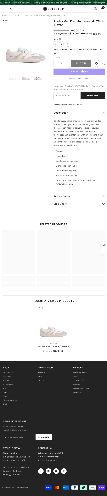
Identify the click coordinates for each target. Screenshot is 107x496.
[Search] (11, 9)
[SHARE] (102, 63)
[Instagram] (48, 471)
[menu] (3, 9)
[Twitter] (64, 471)
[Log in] (95, 8)
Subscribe (93, 95)
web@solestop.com (47, 460)
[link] (18, 280)
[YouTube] (56, 471)
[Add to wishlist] (96, 63)
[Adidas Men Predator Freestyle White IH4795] (53, 323)
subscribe (44, 437)
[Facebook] (41, 471)
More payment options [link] (79, 78)
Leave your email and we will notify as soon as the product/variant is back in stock (79, 88)
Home (5, 15)
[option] (25, 42)
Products (15, 15)
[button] (79, 33)
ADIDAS (53, 343)
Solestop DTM (56, 453)
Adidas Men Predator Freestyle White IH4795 (53, 346)
